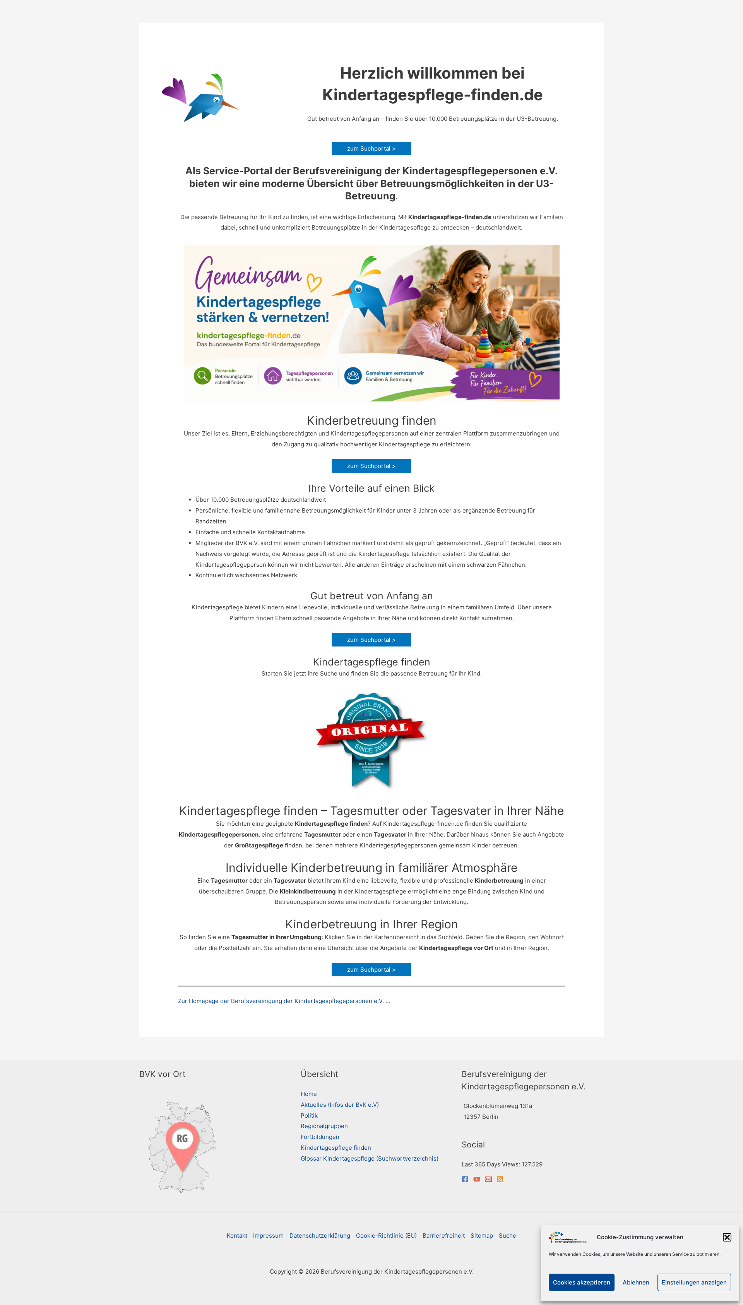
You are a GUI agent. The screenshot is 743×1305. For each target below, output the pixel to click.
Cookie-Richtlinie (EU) (386, 1235)
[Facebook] (465, 1179)
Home (309, 1094)
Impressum (268, 1235)
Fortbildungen (320, 1136)
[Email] (488, 1179)
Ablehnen (636, 1282)
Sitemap (482, 1235)
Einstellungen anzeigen (694, 1282)
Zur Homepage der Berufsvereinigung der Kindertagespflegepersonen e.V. (281, 1001)
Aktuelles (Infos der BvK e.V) (340, 1104)
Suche (507, 1235)
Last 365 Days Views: (492, 1164)
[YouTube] (476, 1179)
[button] (727, 1237)
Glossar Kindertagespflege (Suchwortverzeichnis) (369, 1158)
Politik (309, 1115)
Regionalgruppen (324, 1126)
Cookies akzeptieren (581, 1282)
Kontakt (237, 1235)
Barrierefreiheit (444, 1235)
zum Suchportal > (371, 148)
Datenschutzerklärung (319, 1235)
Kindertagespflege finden (336, 1147)
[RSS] (499, 1179)
